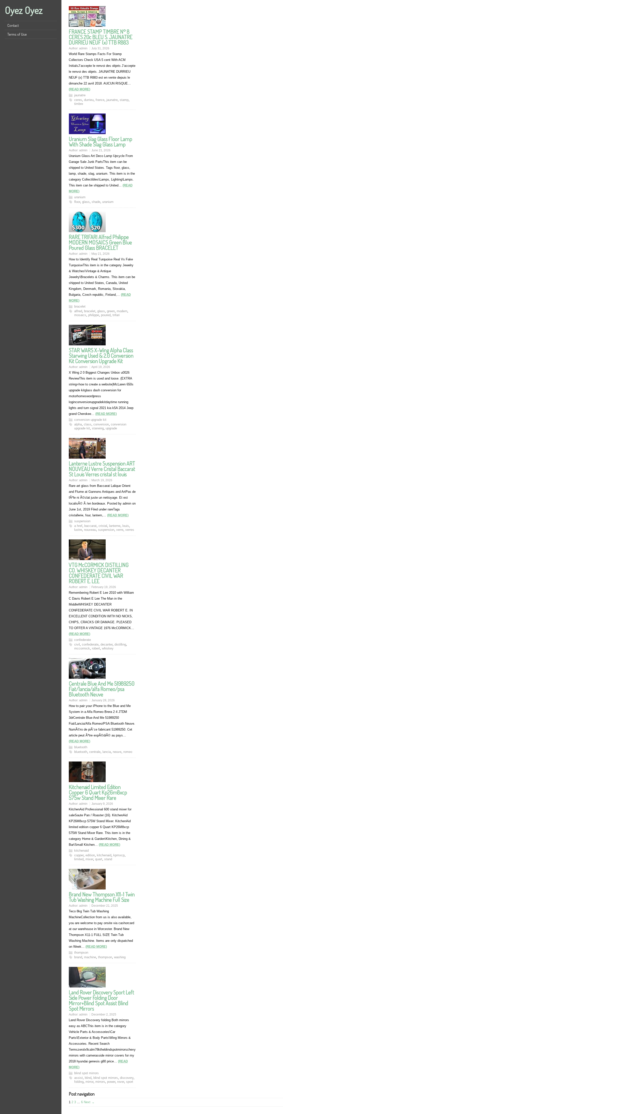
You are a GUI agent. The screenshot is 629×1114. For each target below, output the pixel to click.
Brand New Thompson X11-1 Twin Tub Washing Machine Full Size (102, 897)
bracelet (80, 306)
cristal (103, 526)
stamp (124, 100)
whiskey (108, 648)
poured (106, 315)
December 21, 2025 (104, 905)
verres (129, 530)
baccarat (90, 526)
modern (122, 311)
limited (79, 859)
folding (79, 1082)
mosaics (80, 315)
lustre (78, 530)
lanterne (114, 526)
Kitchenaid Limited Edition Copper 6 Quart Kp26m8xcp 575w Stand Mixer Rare (98, 792)
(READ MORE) (79, 89)
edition (90, 855)
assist (78, 1078)
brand (78, 957)
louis (125, 526)
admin (83, 48)
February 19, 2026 (103, 587)
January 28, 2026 (103, 700)
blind (88, 1078)
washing (120, 957)
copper (79, 855)
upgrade (111, 428)
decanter (106, 644)
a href (78, 526)
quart (98, 859)
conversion (101, 424)
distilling (120, 644)
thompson (81, 952)
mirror (89, 1082)
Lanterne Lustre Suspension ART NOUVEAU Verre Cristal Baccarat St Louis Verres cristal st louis (102, 469)
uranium (80, 197)
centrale (94, 752)
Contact (13, 25)
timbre (78, 104)
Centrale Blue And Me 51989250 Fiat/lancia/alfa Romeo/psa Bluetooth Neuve (101, 689)
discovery (126, 1078)
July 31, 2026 (100, 48)
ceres (78, 100)
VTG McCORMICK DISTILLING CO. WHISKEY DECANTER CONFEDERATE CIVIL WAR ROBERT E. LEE (99, 572)
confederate (82, 640)
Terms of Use (17, 34)
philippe (93, 315)
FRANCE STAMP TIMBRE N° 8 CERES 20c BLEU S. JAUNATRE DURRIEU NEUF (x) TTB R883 (100, 37)
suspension (82, 521)
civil (77, 644)
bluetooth (80, 747)
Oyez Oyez (24, 10)
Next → (89, 1102)
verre (119, 530)
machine (90, 957)
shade (96, 202)
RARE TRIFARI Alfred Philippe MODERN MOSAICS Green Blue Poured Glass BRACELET (100, 242)
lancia (106, 752)
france (100, 100)
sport (129, 1082)
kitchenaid (81, 850)
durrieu (89, 100)
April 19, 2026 (100, 367)
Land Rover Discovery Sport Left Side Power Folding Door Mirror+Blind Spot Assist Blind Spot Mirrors (101, 1000)
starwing (98, 428)
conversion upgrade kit (90, 420)
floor (77, 202)
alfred (78, 311)
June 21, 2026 (101, 150)
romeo (127, 752)
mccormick (82, 648)
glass (86, 202)
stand (108, 859)
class (87, 424)
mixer (89, 859)
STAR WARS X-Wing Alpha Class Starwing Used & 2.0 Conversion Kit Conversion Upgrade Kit (101, 355)
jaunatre (80, 95)
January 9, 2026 (102, 803)
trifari (116, 315)
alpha (78, 424)
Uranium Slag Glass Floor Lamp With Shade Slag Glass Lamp (100, 141)
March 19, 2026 (101, 480)
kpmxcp (119, 855)
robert (96, 648)
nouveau (90, 530)
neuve (117, 752)
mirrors (100, 1082)
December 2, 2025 (103, 1014)
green (111, 311)
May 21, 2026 (100, 253)
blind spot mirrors (86, 1073)
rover (120, 1082)
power (111, 1082)
